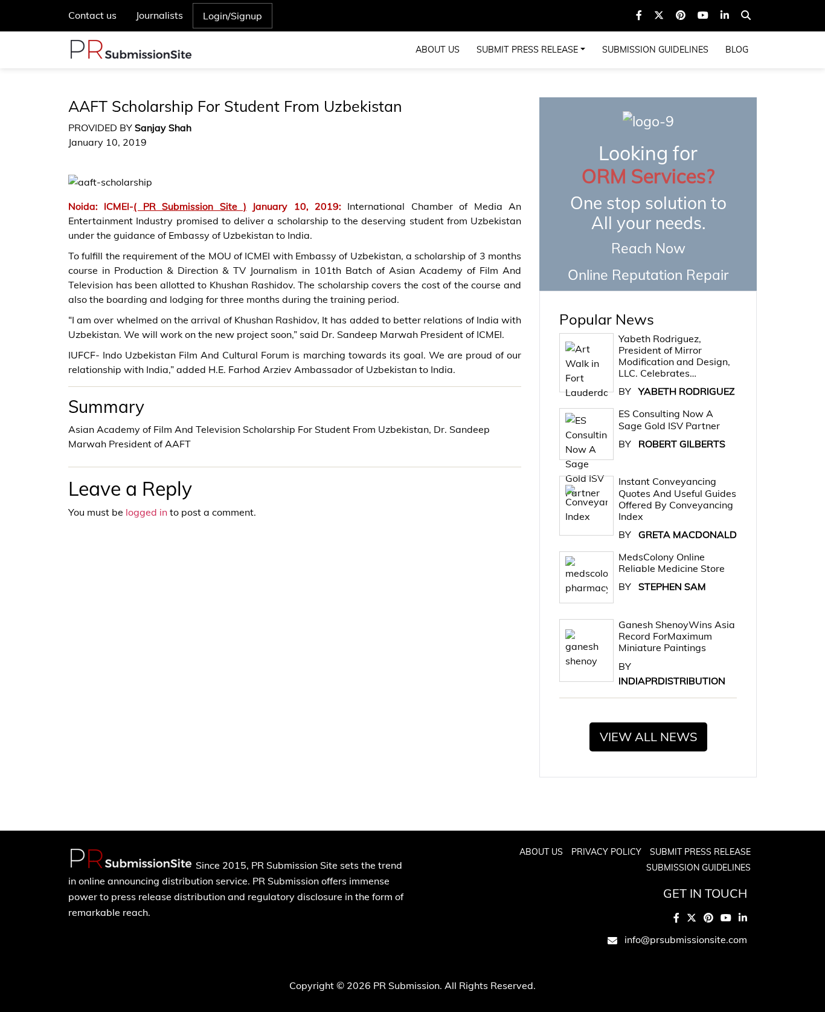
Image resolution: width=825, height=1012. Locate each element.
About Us (438, 49)
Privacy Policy (606, 851)
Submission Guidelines (655, 49)
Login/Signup (232, 16)
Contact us (92, 15)
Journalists (159, 15)
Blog (736, 49)
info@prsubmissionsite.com (685, 939)
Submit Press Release (527, 49)
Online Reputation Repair (648, 212)
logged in (146, 512)
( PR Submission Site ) (189, 206)
